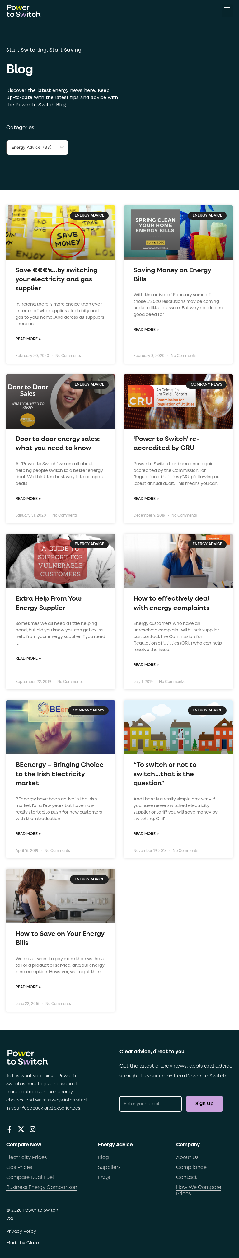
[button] (227, 10)
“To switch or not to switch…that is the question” (165, 774)
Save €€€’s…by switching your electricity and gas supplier (56, 279)
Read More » (28, 339)
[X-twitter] (21, 1129)
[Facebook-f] (9, 1129)
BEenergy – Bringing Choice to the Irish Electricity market (60, 774)
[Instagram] (32, 1129)
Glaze (32, 1243)
